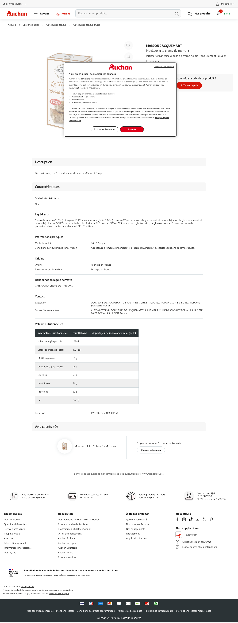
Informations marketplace (18, 547)
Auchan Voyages (67, 543)
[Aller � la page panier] (223, 13)
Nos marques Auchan (137, 524)
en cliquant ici (27, 586)
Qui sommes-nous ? (136, 519)
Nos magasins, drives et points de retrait (79, 519)
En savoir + (152, 61)
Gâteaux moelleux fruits (86, 25)
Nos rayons (10, 552)
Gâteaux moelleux (56, 25)
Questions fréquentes (15, 524)
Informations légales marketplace (193, 610)
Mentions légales (65, 610)
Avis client (9, 538)
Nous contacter (12, 519)
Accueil (12, 25)
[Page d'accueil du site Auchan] (18, 13)
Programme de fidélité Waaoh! (74, 528)
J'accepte (132, 129)
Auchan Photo (65, 552)
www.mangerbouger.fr (59, 593)
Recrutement (133, 533)
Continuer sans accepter (164, 66)
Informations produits (15, 543)
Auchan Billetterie (67, 547)
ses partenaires (84, 79)
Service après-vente (14, 528)
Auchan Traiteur (66, 538)
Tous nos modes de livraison (73, 524)
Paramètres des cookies (104, 129)
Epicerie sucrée (31, 25)
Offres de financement (70, 533)
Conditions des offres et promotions (96, 610)
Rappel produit (12, 533)
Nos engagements (135, 528)
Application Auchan (136, 538)
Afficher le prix (189, 85)
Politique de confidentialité (159, 610)
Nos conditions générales (40, 610)
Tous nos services (67, 557)
